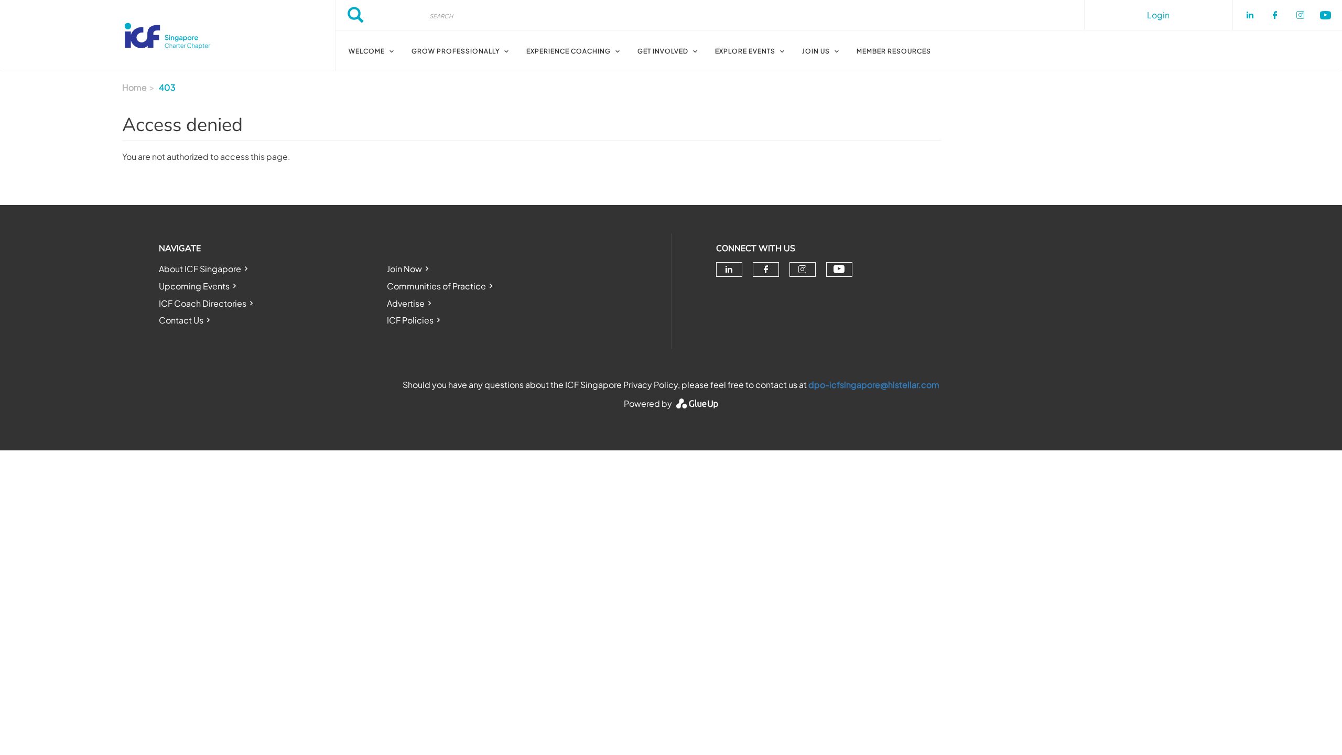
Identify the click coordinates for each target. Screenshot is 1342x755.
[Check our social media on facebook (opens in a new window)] (766, 269)
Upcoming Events (194, 286)
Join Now (404, 268)
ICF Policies (410, 320)
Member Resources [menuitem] (894, 51)
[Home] (167, 35)
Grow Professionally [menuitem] (456, 51)
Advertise (406, 303)
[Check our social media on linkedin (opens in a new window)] (729, 269)
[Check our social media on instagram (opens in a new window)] (802, 269)
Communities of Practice (436, 286)
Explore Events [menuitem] (745, 51)
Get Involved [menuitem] (662, 51)
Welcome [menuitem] (367, 51)
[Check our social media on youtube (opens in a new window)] (839, 269)
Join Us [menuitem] (816, 51)
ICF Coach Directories (202, 303)
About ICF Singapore (200, 268)
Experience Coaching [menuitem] (568, 51)
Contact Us (181, 320)
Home (134, 87)
